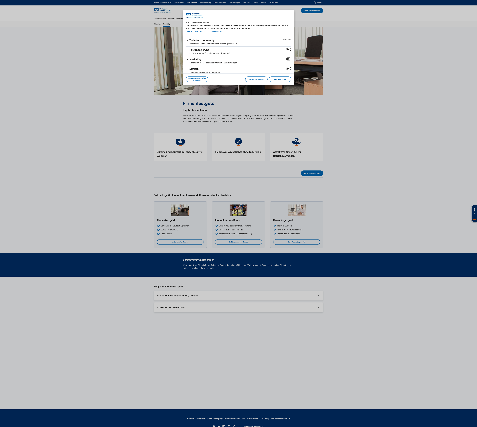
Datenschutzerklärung (196, 31)
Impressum (215, 31)
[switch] (288, 49)
